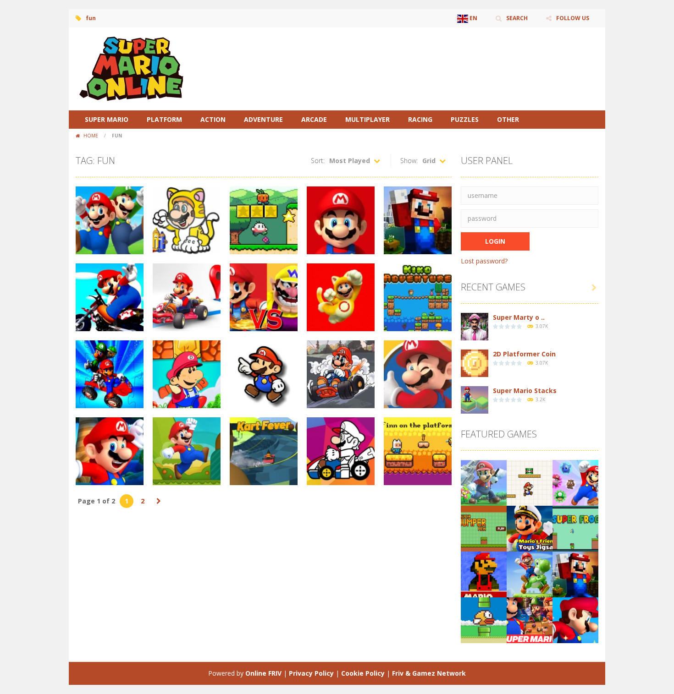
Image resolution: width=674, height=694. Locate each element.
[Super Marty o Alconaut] (474, 326)
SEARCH (517, 18)
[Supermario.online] (133, 68)
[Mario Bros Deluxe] (484, 573)
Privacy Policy (311, 673)
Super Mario (106, 119)
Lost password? (484, 261)
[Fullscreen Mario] (575, 619)
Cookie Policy (363, 673)
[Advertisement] (431, 55)
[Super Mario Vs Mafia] (484, 482)
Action (213, 119)
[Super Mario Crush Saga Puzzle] (575, 482)
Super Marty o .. (519, 317)
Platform (164, 119)
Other (508, 119)
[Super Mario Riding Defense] (529, 573)
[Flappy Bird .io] (484, 619)
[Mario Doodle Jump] (529, 482)
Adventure (263, 119)
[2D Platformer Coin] (474, 362)
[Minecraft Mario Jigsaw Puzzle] (575, 573)
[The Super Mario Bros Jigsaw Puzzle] (529, 619)
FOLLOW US (572, 18)
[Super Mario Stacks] (474, 399)
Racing (420, 119)
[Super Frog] (575, 528)
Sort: (318, 160)
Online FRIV (263, 673)
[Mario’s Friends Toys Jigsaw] (529, 528)
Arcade (314, 119)
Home (90, 135)
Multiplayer (367, 119)
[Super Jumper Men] (484, 528)
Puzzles (465, 119)
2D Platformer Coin (524, 354)
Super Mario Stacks (525, 390)
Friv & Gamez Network (429, 673)
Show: (409, 160)
